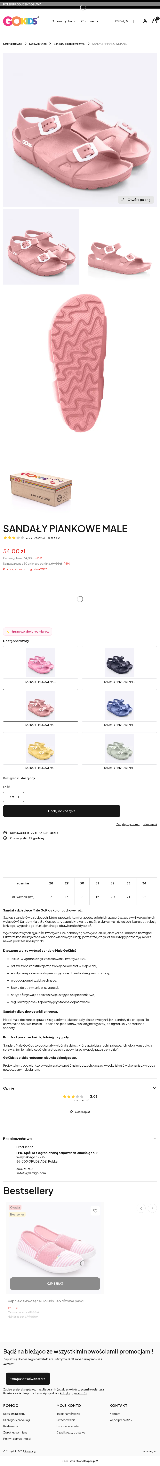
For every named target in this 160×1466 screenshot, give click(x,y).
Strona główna (12, 43)
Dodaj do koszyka (61, 811)
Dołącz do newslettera (28, 1379)
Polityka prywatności (17, 1438)
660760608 (24, 1169)
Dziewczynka (38, 43)
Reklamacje (10, 1426)
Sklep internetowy (78, 1461)
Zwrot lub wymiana (15, 1432)
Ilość (6, 787)
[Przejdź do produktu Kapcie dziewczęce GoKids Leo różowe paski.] (55, 1248)
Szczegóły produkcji (16, 1420)
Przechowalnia (66, 1420)
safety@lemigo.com (31, 1173)
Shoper (28, 1451)
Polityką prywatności (73, 1393)
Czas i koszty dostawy (71, 1432)
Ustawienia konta (68, 1426)
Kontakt (115, 1413)
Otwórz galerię (139, 200)
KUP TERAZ (55, 1283)
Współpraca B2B (121, 1420)
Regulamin (50, 1389)
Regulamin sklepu (14, 1413)
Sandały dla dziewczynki (69, 43)
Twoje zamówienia (68, 1413)
